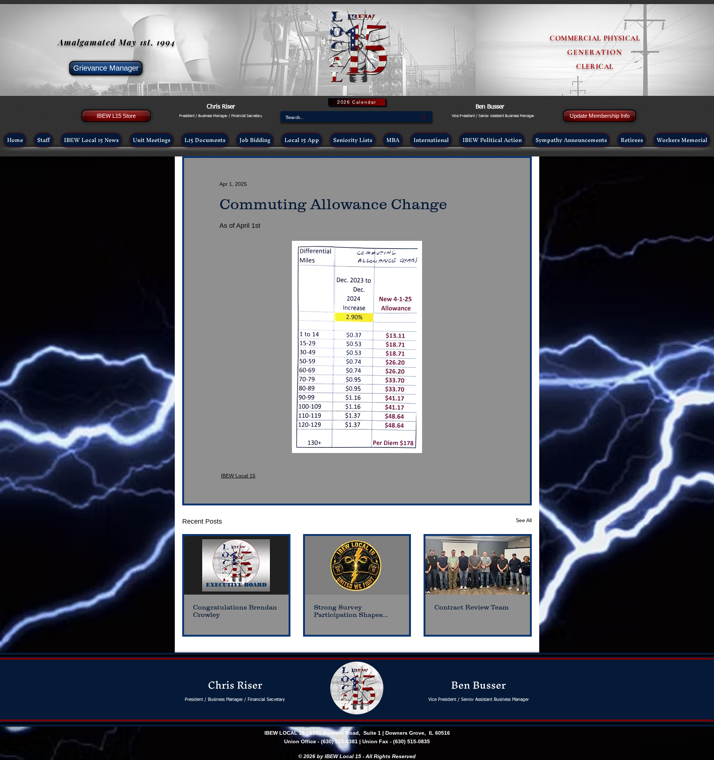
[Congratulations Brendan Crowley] (236, 565)
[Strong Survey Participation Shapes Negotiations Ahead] (357, 565)
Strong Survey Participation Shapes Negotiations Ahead (348, 611)
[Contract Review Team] (477, 565)
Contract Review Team (471, 607)
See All (524, 520)
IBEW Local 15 (238, 476)
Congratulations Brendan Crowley (235, 611)
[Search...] (423, 116)
